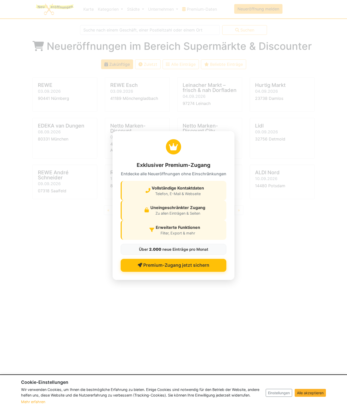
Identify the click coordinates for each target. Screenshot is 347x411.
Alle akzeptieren (310, 393)
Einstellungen (279, 393)
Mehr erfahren (33, 402)
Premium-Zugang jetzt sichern (175, 265)
